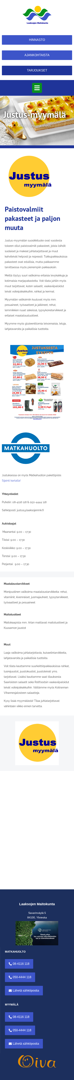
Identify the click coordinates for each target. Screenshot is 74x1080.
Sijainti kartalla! (11, 480)
